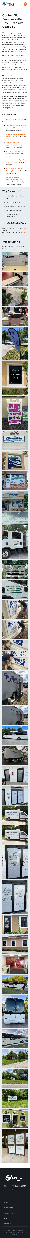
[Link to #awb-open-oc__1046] (25, 4)
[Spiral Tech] (8, 2)
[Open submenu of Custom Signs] (25, 1213)
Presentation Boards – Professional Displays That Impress (14, 179)
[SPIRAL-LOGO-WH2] (15, 1175)
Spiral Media (15, 1230)
